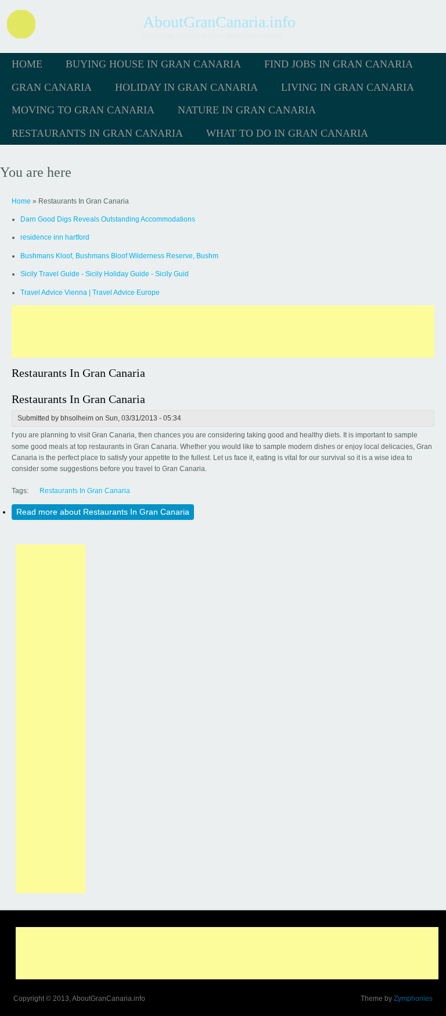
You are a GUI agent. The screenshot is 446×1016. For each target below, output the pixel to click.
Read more (102, 511)
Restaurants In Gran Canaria (97, 133)
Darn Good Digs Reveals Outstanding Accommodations (107, 219)
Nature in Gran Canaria (247, 110)
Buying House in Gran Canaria (153, 64)
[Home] (71, 38)
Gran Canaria (52, 87)
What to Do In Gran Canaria (287, 133)
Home (27, 64)
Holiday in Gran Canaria (186, 87)
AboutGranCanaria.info (219, 22)
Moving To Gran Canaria (83, 110)
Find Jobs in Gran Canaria (338, 64)
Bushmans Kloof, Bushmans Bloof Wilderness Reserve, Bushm (119, 256)
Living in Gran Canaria (347, 87)
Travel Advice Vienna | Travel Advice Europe (90, 292)
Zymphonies (413, 998)
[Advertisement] (223, 331)
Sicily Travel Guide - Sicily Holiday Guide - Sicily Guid (104, 274)
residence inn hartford (54, 237)
